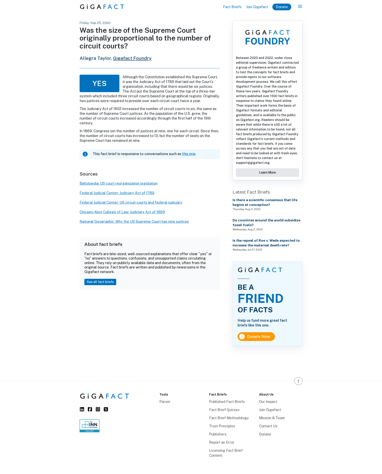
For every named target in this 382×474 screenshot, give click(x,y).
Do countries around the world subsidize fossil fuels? (266, 222)
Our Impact (268, 402)
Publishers (217, 434)
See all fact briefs (100, 282)
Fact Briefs (232, 7)
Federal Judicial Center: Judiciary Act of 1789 (117, 193)
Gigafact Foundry (132, 58)
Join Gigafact (257, 7)
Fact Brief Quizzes (224, 410)
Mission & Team (272, 418)
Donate (282, 7)
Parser (165, 402)
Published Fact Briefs (227, 402)
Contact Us (268, 426)
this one (188, 154)
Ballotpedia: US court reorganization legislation (119, 183)
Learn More (267, 172)
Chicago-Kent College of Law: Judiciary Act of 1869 (122, 212)
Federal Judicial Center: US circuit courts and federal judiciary (131, 202)
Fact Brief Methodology (229, 418)
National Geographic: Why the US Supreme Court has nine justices (134, 221)
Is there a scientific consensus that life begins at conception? (265, 202)
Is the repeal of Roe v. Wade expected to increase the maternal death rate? (266, 242)
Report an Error (221, 442)
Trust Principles (222, 426)
